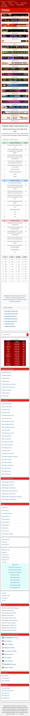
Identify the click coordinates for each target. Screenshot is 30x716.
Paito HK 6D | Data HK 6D (15, 567)
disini (19, 297)
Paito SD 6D (15, 564)
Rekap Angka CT (6, 525)
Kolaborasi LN (5, 559)
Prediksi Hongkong (11, 630)
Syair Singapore (6, 678)
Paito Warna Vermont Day (11, 311)
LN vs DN (4, 562)
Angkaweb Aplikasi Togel (7, 1)
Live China (11, 4)
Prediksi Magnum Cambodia (9, 384)
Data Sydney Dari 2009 (7, 441)
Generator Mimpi (20, 4)
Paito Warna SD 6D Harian (15, 569)
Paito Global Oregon (15, 580)
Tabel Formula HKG (6, 418)
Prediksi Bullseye (6, 393)
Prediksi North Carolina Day (8, 387)
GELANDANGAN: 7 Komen (11, 637)
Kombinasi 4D (5, 554)
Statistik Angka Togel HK (8, 485)
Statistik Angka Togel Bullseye (9, 499)
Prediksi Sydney (6, 378)
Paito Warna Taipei (6, 468)
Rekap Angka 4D (6, 522)
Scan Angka (4, 6)
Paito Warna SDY (6, 450)
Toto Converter (5, 531)
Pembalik (4, 593)
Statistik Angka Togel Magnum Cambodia (12, 496)
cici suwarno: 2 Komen (10, 651)
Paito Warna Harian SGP (8, 415)
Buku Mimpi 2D (5, 693)
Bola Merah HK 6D (15, 577)
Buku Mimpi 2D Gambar (7, 690)
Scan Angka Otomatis (7, 513)
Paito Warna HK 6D (6, 436)
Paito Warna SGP (6, 412)
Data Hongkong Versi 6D (8, 424)
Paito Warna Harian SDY (8, 453)
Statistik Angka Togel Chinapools (10, 490)
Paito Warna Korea (6, 471)
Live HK (16, 3)
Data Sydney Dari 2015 (7, 444)
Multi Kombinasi (5, 557)
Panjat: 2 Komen (8, 667)
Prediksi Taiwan (5, 381)
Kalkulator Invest (6, 595)
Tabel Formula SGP (6, 403)
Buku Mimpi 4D (5, 698)
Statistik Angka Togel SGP (8, 482)
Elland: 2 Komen (8, 654)
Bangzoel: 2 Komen (9, 647)
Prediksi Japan (5, 396)
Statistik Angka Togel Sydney (9, 487)
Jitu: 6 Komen (8, 641)
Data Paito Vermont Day (10, 316)
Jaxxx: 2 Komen (8, 661)
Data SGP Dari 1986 (7, 406)
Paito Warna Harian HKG (8, 433)
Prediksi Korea (12, 625)
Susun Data (4, 598)
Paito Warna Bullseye (7, 462)
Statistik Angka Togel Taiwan (8, 493)
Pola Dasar (4, 542)
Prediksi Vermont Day (9, 326)
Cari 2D (3, 600)
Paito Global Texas (15, 582)
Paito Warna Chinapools (7, 465)
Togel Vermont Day (9, 323)
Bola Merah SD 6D (15, 575)
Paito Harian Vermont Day (11, 313)
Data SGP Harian (6, 409)
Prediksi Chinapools (6, 390)
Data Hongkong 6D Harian (8, 427)
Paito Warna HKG (6, 430)
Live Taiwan (4, 4)
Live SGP (10, 3)
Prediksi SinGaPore (6, 372)
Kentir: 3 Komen (8, 644)
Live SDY (3, 3)
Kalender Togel (5, 539)
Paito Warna (5, 507)
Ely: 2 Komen (7, 657)
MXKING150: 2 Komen (10, 664)
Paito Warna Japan (6, 474)
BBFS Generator (6, 549)
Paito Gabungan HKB (15, 585)
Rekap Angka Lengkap (7, 533)
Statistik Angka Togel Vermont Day (15, 126)
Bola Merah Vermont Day (10, 318)
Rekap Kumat (5, 528)
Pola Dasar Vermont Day (10, 321)
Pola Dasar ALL (5, 544)
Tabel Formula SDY (6, 439)
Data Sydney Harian (7, 447)
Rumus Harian (5, 510)
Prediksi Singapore (14, 608)
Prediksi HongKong (6, 375)
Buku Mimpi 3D (5, 695)
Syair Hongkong (6, 680)
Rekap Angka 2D (6, 516)
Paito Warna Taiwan (6, 459)
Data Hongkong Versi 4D (8, 421)
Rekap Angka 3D (6, 519)
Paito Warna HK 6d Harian (15, 572)
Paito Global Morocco (15, 587)
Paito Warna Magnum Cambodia (10, 456)
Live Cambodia (24, 3)
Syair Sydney (11, 610)
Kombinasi (4, 552)
